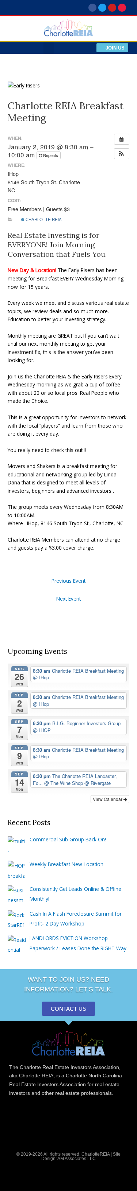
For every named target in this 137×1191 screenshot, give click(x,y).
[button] (48, 48)
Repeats (50, 155)
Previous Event (68, 580)
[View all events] (121, 139)
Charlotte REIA (43, 219)
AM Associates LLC (76, 1158)
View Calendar (108, 799)
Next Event (68, 598)
